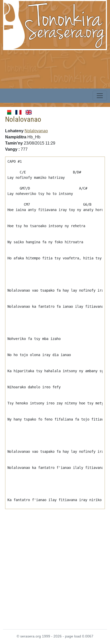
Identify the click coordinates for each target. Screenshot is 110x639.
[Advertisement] (55, 566)
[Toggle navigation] (100, 96)
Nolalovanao (36, 131)
